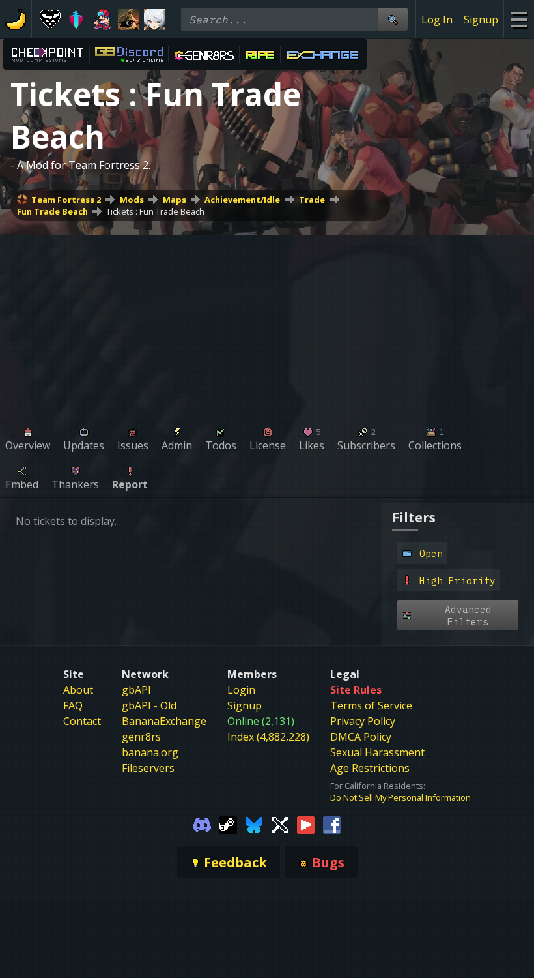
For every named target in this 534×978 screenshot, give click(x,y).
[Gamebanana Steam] (228, 824)
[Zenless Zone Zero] (154, 20)
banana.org (150, 752)
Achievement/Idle (242, 199)
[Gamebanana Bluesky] (254, 824)
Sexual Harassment (377, 752)
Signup (481, 19)
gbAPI (136, 690)
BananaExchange (164, 721)
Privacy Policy (362, 721)
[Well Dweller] (128, 20)
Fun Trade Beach (52, 211)
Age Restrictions (370, 768)
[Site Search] (393, 19)
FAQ (73, 705)
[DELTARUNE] (50, 20)
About (78, 690)
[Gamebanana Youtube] (306, 824)
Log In (437, 19)
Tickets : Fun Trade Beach (155, 211)
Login (241, 690)
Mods (132, 199)
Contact (82, 721)
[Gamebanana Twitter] (280, 824)
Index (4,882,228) (268, 737)
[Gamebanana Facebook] (332, 824)
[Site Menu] (518, 19)
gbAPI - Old (149, 705)
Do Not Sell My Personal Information (400, 797)
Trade (312, 199)
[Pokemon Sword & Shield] (76, 20)
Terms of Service (371, 705)
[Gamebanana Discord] (201, 824)
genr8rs (141, 737)
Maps (174, 199)
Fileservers (148, 768)
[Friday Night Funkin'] (102, 20)
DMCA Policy (360, 737)
